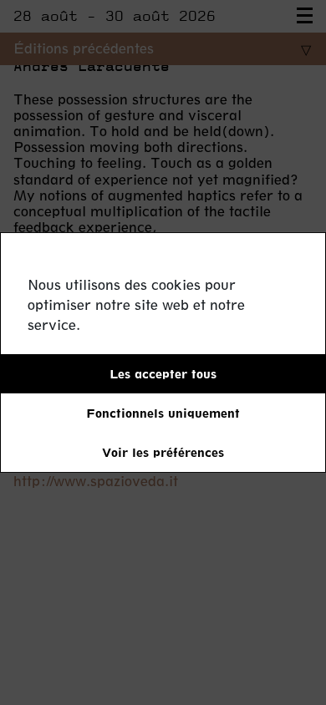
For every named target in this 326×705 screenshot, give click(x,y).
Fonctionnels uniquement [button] (163, 413)
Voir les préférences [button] (163, 452)
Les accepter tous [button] (163, 373)
